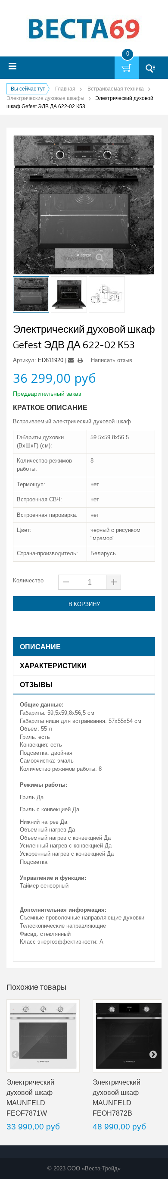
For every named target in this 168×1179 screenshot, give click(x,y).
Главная (65, 89)
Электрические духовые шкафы (45, 98)
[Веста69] (84, 29)
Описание (40, 646)
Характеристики (53, 665)
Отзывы (36, 684)
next (153, 1054)
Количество (28, 580)
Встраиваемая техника (115, 89)
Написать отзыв (111, 360)
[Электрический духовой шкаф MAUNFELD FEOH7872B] (129, 1036)
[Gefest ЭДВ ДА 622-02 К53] (31, 294)
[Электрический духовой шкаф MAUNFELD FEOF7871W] (43, 1036)
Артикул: (24, 360)
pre (15, 1054)
